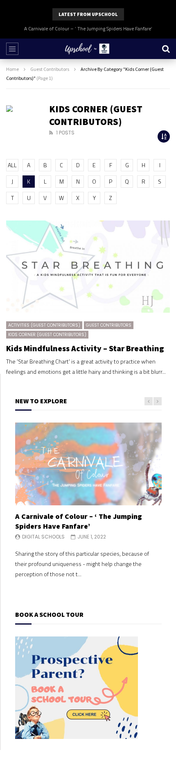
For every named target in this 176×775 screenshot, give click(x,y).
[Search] (166, 49)
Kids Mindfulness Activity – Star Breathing (85, 348)
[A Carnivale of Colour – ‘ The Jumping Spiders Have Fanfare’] (88, 464)
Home (12, 69)
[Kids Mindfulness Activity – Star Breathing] (88, 266)
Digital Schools (43, 536)
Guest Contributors (49, 69)
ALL (12, 165)
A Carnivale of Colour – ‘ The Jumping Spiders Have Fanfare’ (88, 28)
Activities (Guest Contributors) (44, 325)
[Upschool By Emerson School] (88, 49)
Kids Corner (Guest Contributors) (47, 335)
